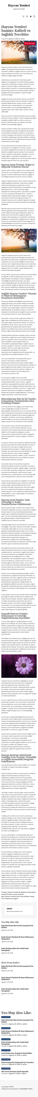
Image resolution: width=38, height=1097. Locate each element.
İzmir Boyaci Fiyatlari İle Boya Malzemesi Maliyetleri (17, 938)
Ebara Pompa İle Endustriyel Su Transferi (17, 1062)
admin (23, 39)
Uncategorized (6, 1017)
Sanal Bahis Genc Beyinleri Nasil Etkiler (16, 1053)
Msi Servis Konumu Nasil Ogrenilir (14, 1072)
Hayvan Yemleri (19, 5)
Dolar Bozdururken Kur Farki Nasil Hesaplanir (14, 949)
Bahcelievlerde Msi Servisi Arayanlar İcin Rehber (17, 927)
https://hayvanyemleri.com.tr (15, 911)
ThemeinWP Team (26, 1089)
